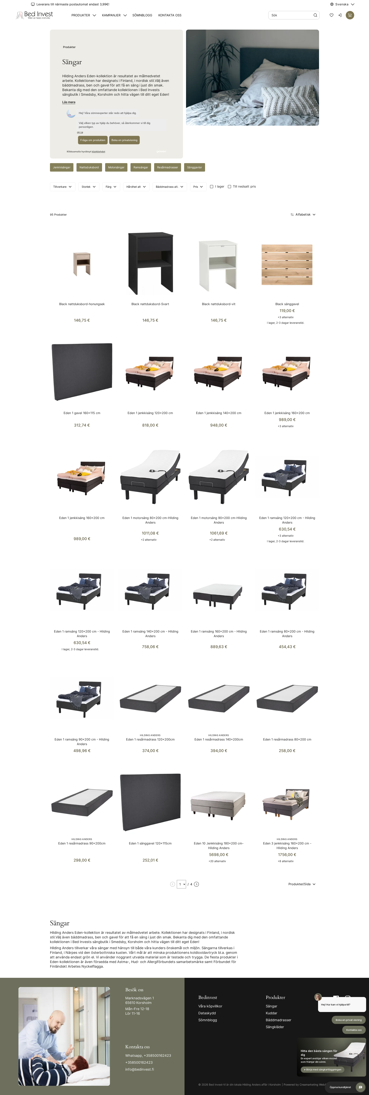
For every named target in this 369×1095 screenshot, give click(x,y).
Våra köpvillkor (210, 1006)
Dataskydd (207, 1013)
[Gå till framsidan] (34, 15)
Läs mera (68, 102)
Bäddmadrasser (278, 1020)
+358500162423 (157, 1055)
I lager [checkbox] (219, 186)
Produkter (80, 15)
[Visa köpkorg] (350, 15)
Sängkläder (275, 1027)
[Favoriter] (331, 15)
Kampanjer (111, 15)
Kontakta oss (169, 15)
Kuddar (271, 1013)
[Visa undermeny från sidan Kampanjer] (125, 15)
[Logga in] (340, 15)
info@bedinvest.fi (139, 1069)
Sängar (271, 1006)
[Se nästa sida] (196, 884)
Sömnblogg (142, 15)
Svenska (342, 4)
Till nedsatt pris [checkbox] (244, 186)
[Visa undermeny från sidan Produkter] (94, 15)
